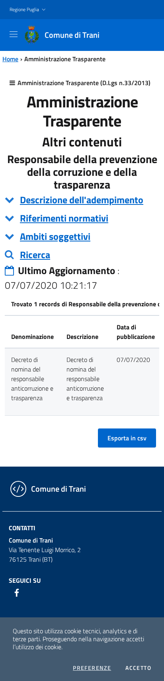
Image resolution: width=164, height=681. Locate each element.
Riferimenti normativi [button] (64, 218)
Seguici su (25, 580)
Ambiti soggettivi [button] (55, 236)
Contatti (22, 528)
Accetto (138, 668)
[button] (28, 10)
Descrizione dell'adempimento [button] (81, 200)
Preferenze (92, 668)
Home (10, 59)
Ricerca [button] (35, 254)
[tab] (82, 199)
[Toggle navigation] (13, 34)
